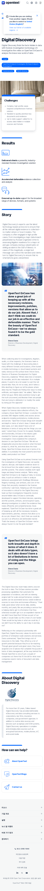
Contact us (17, 787)
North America (22, 71)
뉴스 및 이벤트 (7, 826)
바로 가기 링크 (7, 833)
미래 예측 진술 (22, 867)
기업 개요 (5, 814)
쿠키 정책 (22, 862)
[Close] (37, 15)
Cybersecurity (8, 71)
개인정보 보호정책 (22, 854)
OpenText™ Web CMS (20, 883)
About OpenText (19, 761)
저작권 (5, 878)
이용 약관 (22, 858)
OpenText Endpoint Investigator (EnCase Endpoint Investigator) (20, 65)
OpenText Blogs (19, 774)
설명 (3, 820)
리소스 (4, 807)
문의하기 (5, 839)
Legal (5, 59)
